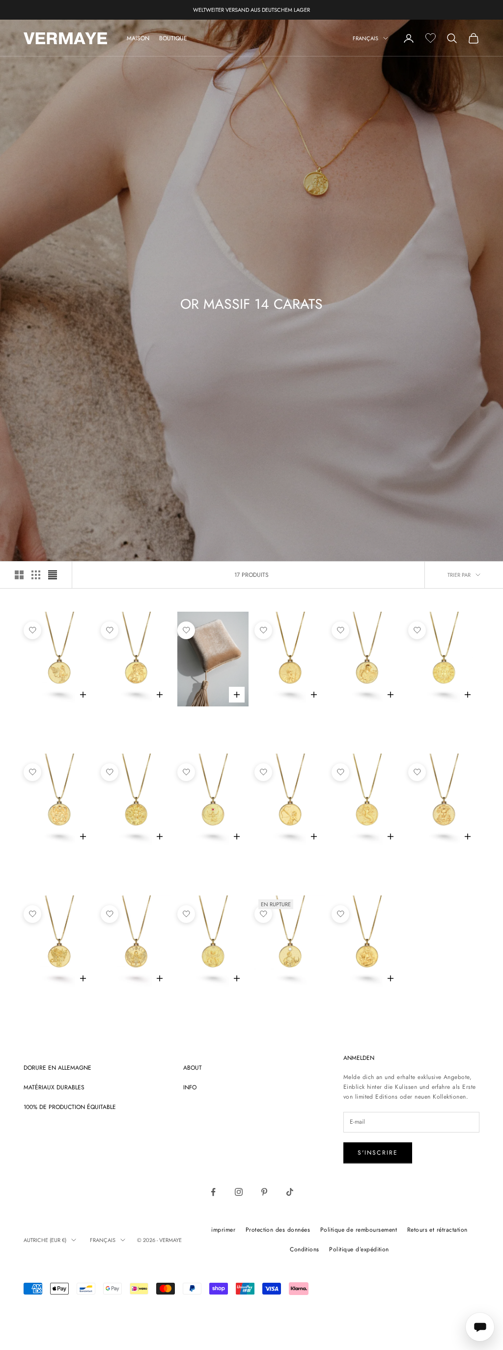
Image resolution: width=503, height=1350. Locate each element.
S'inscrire (378, 1152)
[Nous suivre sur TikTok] (290, 1192)
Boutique (173, 38)
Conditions (304, 1249)
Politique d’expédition (359, 1249)
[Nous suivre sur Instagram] (239, 1192)
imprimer (223, 1229)
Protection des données (278, 1229)
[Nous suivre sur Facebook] (213, 1192)
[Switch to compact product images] (52, 575)
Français (365, 38)
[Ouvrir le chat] (480, 1327)
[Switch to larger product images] (19, 575)
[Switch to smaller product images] (35, 575)
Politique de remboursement (358, 1229)
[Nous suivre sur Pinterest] (264, 1192)
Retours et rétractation (437, 1229)
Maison (138, 38)
